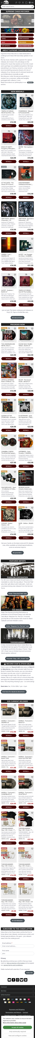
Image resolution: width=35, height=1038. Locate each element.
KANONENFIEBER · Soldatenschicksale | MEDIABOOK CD (25, 183)
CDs (20, 35)
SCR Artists (6, 46)
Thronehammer (17, 642)
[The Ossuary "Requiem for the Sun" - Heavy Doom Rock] (17, 20)
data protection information (16, 963)
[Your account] (23, 2)
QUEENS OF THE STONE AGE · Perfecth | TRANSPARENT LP (8, 416)
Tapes (4, 39)
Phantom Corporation (17, 577)
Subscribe (29, 973)
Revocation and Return (13, 1012)
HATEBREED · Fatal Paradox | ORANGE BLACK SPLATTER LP (25, 452)
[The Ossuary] (17, 602)
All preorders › (17, 553)
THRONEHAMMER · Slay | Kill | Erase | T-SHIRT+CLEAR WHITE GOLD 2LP (8, 829)
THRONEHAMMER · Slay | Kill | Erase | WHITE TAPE (7, 901)
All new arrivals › (17, 318)
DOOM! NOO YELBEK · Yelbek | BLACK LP (26, 345)
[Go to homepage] (6, 2)
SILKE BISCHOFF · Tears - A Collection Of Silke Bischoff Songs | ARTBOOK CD (8, 488)
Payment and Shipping (17, 1009)
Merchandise (24, 39)
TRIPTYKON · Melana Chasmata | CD (8, 219)
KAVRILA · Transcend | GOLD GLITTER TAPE (26, 757)
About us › (30, 82)
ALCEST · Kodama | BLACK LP (7, 291)
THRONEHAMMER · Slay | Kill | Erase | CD (26, 901)
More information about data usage (14, 1023)
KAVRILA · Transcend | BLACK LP (26, 721)
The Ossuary (17, 610)
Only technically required (17, 1031)
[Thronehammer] (17, 634)
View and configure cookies (17, 1036)
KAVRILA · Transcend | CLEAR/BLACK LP (8, 793)
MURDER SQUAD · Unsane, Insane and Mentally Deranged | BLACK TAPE (25, 488)
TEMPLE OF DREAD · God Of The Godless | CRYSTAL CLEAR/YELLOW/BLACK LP (26, 291)
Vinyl (4, 35)
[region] (17, 21)
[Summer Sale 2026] (17, 30)
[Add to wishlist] (14, 95)
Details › (9, 126)
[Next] (33, 20)
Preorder (22, 42)
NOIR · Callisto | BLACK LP (26, 524)
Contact (25, 1012)
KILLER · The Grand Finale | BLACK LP (25, 380)
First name (5, 950)
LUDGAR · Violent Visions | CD (6, 524)
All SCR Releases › (17, 921)
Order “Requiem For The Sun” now (17, 626)
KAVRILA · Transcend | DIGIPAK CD (8, 721)
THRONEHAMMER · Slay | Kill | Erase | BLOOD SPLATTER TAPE (26, 865)
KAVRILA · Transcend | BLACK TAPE (8, 757)
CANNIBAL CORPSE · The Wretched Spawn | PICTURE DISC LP (8, 452)
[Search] (32, 6)
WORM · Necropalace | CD (26, 147)
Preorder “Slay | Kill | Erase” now (17, 659)
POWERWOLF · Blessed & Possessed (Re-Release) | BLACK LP (26, 112)
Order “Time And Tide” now (18, 594)
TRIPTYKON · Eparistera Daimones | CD (26, 219)
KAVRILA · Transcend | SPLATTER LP (26, 793)
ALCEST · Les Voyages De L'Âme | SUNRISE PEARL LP (25, 255)
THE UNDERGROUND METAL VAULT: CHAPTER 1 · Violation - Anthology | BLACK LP (8, 345)
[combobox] (15, 6)
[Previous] (2, 20)
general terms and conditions (13, 965)
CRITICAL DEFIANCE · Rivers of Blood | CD (7, 380)
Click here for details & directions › (13, 692)
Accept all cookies (17, 1027)
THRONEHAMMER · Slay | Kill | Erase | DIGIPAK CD (7, 865)
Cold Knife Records (26, 46)
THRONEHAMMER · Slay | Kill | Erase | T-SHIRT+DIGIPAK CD (25, 829)
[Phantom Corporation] (17, 569)
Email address (7, 943)
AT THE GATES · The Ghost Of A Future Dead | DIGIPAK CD (7, 183)
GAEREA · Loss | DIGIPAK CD (6, 255)
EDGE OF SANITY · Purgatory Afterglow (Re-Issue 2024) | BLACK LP (8, 147)
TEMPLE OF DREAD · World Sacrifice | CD (7, 112)
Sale (3, 42)
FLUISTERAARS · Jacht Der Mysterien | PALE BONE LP (25, 416)
